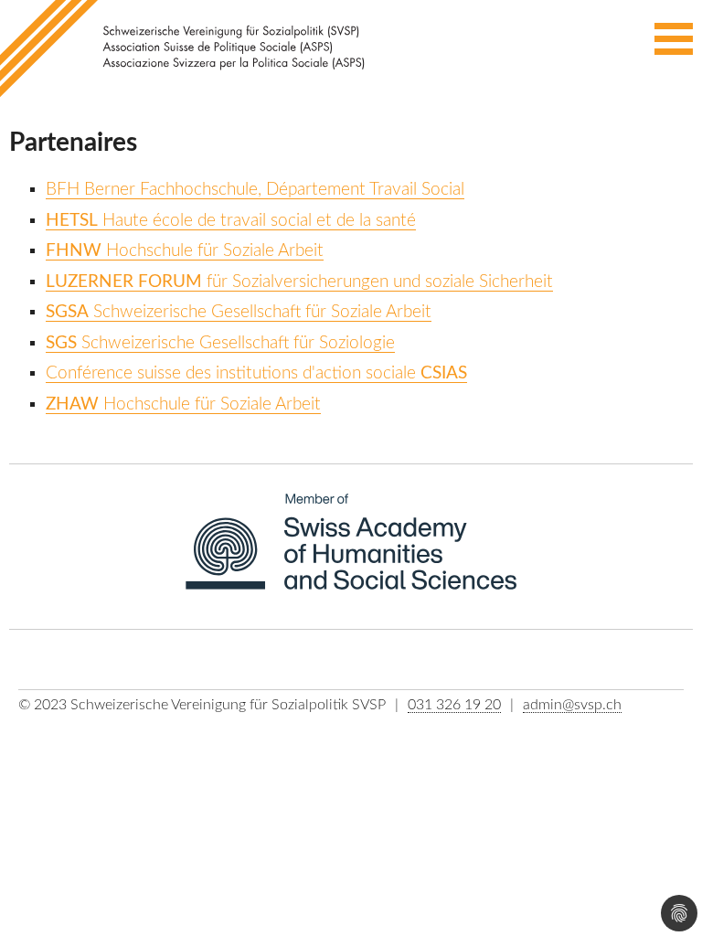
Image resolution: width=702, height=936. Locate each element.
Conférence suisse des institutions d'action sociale (256, 373)
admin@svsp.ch (572, 704)
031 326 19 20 (454, 704)
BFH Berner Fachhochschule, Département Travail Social (255, 189)
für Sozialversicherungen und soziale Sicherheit (299, 282)
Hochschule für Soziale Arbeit (185, 251)
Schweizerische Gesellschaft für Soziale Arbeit (238, 312)
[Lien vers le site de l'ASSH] (351, 553)
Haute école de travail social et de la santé (231, 220)
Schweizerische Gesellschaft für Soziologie (220, 343)
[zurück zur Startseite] (187, 49)
